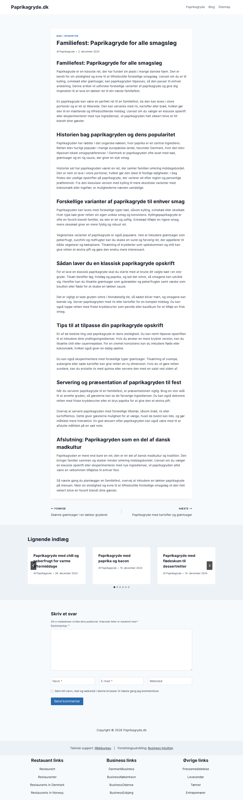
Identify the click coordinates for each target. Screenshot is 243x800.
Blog (211, 7)
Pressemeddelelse (196, 769)
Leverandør (195, 777)
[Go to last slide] (33, 565)
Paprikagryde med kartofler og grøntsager (162, 512)
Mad (59, 36)
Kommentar (60, 626)
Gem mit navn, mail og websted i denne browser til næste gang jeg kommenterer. (107, 691)
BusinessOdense (121, 785)
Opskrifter (71, 36)
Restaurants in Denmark (47, 785)
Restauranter (47, 777)
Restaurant (47, 769)
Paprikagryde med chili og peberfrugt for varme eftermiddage (56, 560)
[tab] (114, 587)
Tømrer (196, 785)
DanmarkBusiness (121, 769)
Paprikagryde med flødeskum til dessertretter (179, 560)
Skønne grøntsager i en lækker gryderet (79, 512)
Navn (57, 681)
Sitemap (224, 7)
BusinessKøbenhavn (121, 777)
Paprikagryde (195, 7)
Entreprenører (195, 792)
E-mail (107, 681)
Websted (156, 681)
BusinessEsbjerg (121, 792)
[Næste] (209, 565)
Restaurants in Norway (47, 792)
